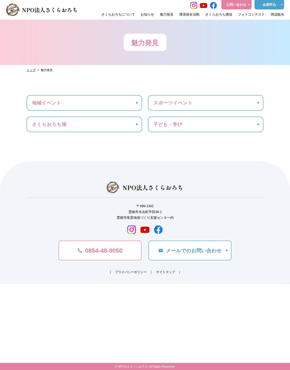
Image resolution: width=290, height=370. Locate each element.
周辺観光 (277, 14)
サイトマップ (165, 272)
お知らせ (147, 14)
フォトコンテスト (251, 14)
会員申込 (269, 4)
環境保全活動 (189, 14)
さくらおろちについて (118, 14)
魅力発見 (166, 14)
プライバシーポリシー (131, 272)
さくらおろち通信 (218, 14)
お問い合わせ (236, 4)
